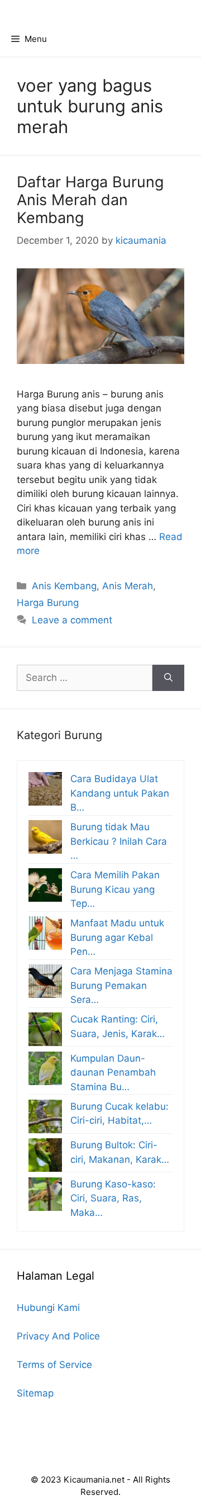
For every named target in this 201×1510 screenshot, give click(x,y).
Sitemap (35, 1393)
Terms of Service (54, 1364)
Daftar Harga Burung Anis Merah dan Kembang (90, 200)
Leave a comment (72, 620)
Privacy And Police (58, 1336)
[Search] (168, 678)
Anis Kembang (64, 585)
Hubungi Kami (48, 1307)
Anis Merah (127, 585)
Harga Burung (48, 602)
